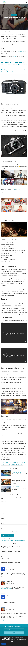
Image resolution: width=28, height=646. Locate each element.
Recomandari (14, 15)
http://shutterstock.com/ (6, 588)
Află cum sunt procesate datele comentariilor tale (13, 540)
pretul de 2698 (21, 51)
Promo (13, 470)
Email (2, 518)
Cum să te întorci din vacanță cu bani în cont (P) (19, 474)
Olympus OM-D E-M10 (6, 464)
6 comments (19, 18)
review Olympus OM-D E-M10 (16, 464)
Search (14, 632)
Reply (3, 554)
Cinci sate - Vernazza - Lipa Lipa (11, 557)
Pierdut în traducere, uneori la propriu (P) (19, 488)
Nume (2, 513)
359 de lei (14, 56)
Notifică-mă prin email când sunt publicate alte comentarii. (13, 529)
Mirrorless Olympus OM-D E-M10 (19, 462)
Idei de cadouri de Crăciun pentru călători (18, 481)
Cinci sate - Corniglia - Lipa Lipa (11, 546)
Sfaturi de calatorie (17, 472)
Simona (8, 581)
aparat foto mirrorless (6, 462)
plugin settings (19, 626)
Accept (4, 643)
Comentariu (3, 501)
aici (12, 189)
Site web (2, 523)
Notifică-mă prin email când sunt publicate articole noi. (12, 531)
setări (12, 641)
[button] (7, 174)
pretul (2, 43)
